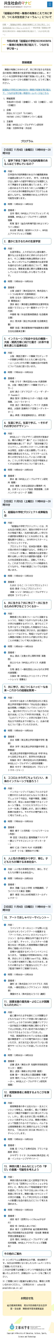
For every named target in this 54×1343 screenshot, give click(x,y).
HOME (4, 25)
